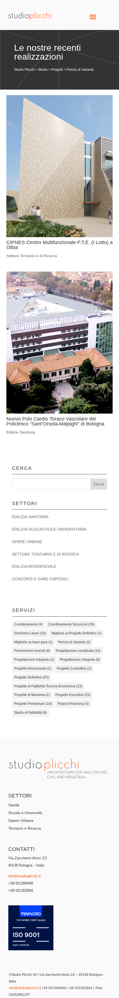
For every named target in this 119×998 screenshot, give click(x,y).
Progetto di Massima (32, 695)
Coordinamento (28, 624)
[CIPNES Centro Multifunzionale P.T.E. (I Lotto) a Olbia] (59, 166)
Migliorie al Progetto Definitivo (76, 633)
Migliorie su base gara (33, 642)
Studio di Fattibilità (30, 713)
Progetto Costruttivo (74, 668)
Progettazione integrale (34, 660)
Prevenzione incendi (32, 651)
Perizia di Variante (74, 642)
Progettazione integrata (80, 660)
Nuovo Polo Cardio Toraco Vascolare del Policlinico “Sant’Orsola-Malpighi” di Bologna (55, 421)
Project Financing (73, 704)
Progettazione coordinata (78, 651)
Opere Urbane (27, 541)
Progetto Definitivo (31, 677)
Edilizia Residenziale (34, 566)
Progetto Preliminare (33, 704)
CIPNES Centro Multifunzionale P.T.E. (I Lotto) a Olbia (59, 245)
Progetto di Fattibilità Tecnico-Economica (48, 686)
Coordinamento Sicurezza (71, 624)
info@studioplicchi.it (24, 876)
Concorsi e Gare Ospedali (40, 579)
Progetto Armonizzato (32, 668)
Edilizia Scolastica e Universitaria (49, 529)
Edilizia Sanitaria (20, 432)
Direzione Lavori (30, 633)
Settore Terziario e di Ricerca (31, 256)
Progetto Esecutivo (72, 695)
